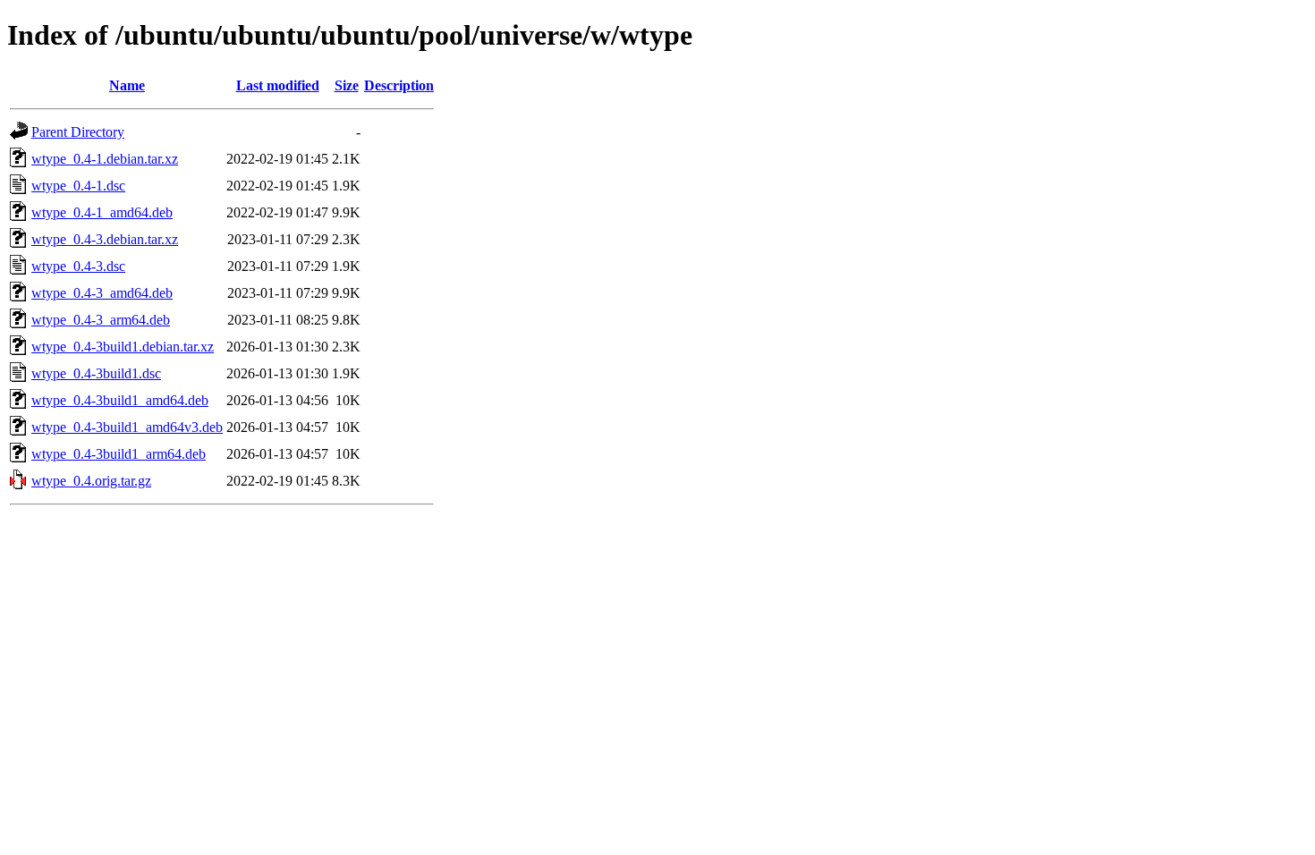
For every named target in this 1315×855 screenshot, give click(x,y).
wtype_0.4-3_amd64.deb (102, 293)
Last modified (277, 85)
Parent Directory (77, 132)
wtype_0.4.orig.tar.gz (91, 480)
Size (347, 85)
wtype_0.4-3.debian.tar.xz (104, 239)
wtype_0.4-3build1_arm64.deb (118, 453)
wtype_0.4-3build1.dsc (96, 373)
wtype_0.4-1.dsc (78, 185)
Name (127, 85)
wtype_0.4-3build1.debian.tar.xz (122, 346)
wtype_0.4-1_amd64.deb (102, 212)
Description (399, 85)
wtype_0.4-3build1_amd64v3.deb (127, 427)
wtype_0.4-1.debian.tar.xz (104, 158)
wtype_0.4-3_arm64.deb (100, 319)
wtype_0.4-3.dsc (78, 266)
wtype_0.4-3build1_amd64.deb (119, 400)
